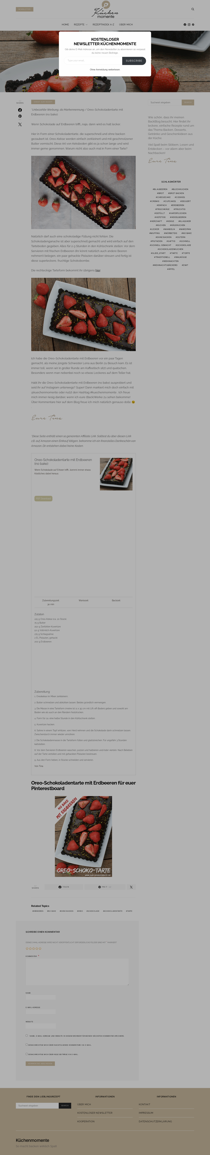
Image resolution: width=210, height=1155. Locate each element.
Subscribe (134, 60)
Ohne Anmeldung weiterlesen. (105, 69)
